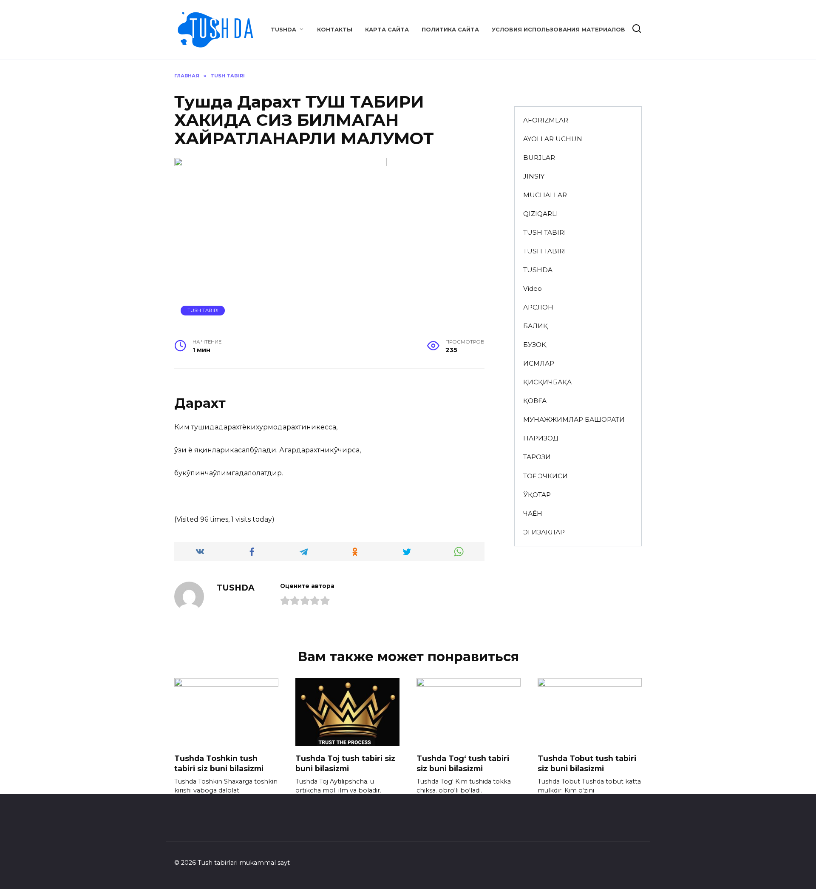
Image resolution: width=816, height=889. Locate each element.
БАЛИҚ (535, 326)
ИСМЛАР (538, 363)
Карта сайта (387, 29)
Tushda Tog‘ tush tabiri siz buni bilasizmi (462, 763)
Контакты (334, 29)
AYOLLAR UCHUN (552, 139)
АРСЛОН (538, 307)
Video (532, 288)
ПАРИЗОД (540, 438)
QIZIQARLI (540, 214)
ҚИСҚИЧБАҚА (547, 382)
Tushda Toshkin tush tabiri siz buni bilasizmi (219, 763)
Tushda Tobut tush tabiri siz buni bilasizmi (587, 763)
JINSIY (533, 176)
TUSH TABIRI (202, 310)
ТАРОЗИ (537, 457)
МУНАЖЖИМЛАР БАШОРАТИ (574, 419)
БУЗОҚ (534, 345)
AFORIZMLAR (545, 120)
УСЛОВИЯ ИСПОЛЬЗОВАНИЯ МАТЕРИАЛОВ (558, 29)
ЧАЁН (532, 513)
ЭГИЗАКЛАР (544, 532)
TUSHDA (283, 29)
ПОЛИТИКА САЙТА (450, 29)
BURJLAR (539, 157)
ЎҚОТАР (537, 495)
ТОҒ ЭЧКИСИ (545, 476)
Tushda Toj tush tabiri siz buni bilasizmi (345, 763)
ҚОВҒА (535, 401)
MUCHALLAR (545, 195)
